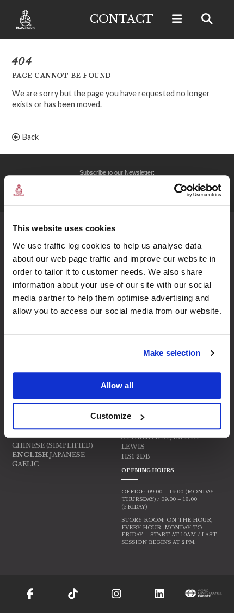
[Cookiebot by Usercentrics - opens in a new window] (173, 190)
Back (30, 136)
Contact (121, 19)
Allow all (117, 385)
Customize (110, 415)
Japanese (67, 455)
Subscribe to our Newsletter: (117, 172)
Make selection (171, 352)
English (30, 455)
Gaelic (25, 464)
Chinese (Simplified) (52, 445)
